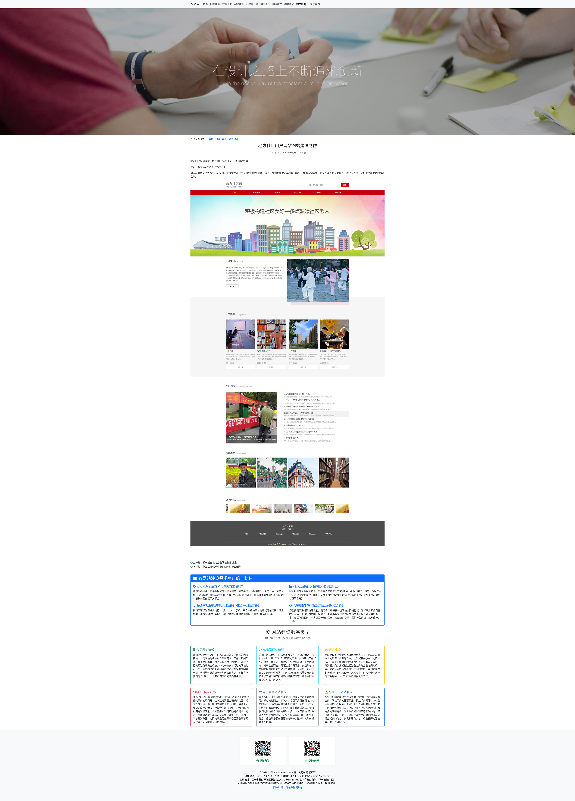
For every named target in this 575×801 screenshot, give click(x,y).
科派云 (194, 4)
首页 (205, 4)
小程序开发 (252, 4)
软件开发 (227, 4)
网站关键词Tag (294, 787)
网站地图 (278, 787)
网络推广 (277, 4)
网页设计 (265, 4)
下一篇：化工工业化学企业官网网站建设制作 (217, 566)
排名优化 (289, 4)
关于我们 (315, 4)
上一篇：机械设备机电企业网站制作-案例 (215, 562)
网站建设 (215, 4)
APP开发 (239, 4)
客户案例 (221, 139)
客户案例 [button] (301, 4)
